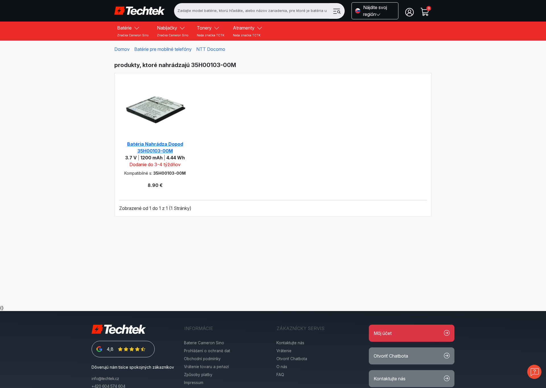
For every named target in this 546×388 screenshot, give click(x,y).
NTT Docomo (210, 49)
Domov (122, 49)
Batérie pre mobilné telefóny (163, 49)
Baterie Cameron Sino (204, 343)
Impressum (193, 382)
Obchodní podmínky (202, 358)
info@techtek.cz (105, 378)
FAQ (280, 374)
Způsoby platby (198, 374)
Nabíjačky (172, 31)
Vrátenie (283, 351)
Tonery (210, 31)
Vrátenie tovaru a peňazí (206, 366)
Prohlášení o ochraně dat (207, 351)
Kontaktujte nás (290, 343)
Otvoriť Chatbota (291, 358)
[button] (374, 10)
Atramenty (246, 31)
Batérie (132, 31)
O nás (281, 366)
